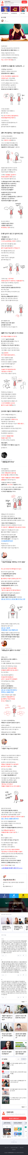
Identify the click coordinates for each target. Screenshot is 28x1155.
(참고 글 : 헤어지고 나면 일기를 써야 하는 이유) (13, 599)
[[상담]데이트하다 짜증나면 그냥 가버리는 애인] (7, 918)
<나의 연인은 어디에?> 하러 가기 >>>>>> (11, 868)
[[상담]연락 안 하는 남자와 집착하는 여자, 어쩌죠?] (18, 918)
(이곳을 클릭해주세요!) (7, 541)
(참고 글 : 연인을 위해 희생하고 (9, 690)
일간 (18, 1059)
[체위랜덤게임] (15, 7)
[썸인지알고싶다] (5, 7)
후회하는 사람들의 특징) (7, 692)
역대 (24, 1059)
